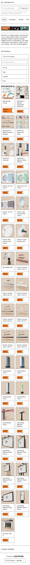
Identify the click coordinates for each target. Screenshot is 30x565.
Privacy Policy (4, 13)
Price (4, 81)
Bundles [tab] (21, 19)
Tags (4, 72)
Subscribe (24, 8)
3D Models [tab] (12, 19)
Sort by (5, 67)
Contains (5, 76)
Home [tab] (4, 19)
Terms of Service (14, 13)
